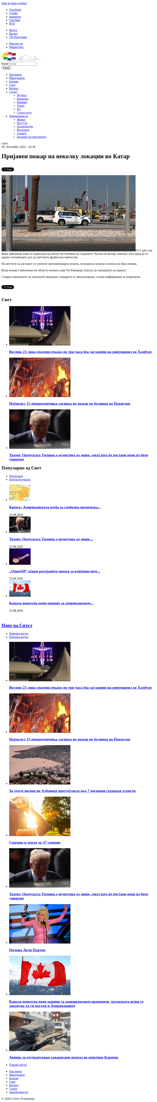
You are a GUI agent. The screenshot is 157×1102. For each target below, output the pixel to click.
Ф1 (19, 109)
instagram (15, 16)
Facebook (15, 9)
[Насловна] (21, 60)
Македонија (17, 78)
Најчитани (16, 476)
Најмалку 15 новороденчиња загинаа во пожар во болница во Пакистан (69, 403)
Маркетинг (16, 47)
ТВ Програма (18, 37)
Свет (12, 85)
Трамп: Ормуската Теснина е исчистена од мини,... (51, 539)
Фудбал (22, 95)
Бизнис (14, 88)
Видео (13, 33)
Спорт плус (24, 112)
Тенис (21, 105)
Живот (21, 119)
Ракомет (22, 102)
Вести (13, 30)
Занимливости (18, 116)
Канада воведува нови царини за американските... (51, 603)
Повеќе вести (18, 1064)
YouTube (14, 20)
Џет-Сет (22, 123)
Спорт (13, 91)
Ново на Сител (17, 625)
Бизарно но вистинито (31, 136)
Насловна (15, 74)
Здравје (21, 133)
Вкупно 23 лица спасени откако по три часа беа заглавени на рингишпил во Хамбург (80, 352)
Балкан (13, 81)
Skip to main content (14, 3)
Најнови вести (18, 633)
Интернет (23, 130)
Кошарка (22, 98)
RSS (12, 23)
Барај (5, 63)
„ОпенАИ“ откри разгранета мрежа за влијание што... (54, 571)
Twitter (13, 13)
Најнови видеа (18, 637)
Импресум (16, 43)
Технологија (25, 126)
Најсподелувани (19, 479)
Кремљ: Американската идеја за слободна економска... (55, 507)
